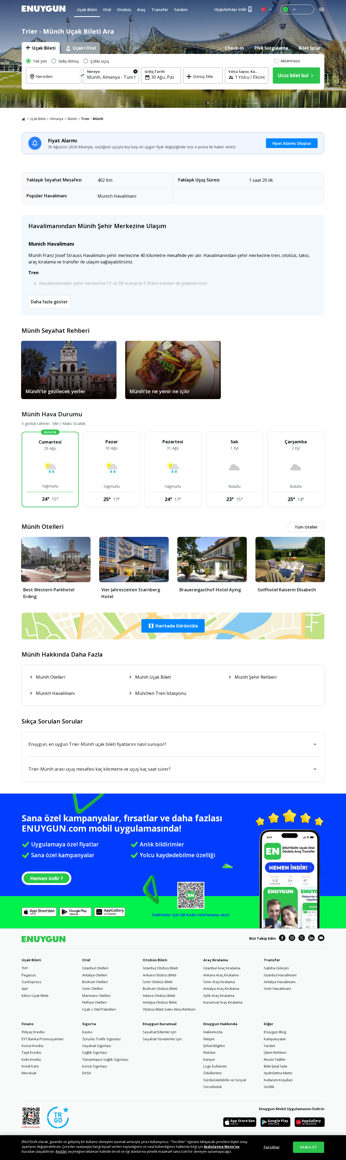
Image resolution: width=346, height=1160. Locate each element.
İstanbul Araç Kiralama (221, 968)
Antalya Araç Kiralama (221, 988)
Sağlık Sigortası (94, 1052)
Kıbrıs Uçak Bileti (35, 995)
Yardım (269, 1045)
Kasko (87, 1031)
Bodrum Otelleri (95, 981)
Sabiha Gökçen (276, 968)
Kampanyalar (275, 1039)
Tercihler (271, 1147)
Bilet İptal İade (275, 1066)
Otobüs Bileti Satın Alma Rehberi (169, 1009)
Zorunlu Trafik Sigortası (101, 1039)
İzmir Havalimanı (277, 988)
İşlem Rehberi (275, 1052)
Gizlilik (269, 1086)
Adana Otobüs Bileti (159, 995)
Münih (72, 119)
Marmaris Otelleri (96, 995)
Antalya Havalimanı (279, 981)
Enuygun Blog (275, 1031)
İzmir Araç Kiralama (219, 981)
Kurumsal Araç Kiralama (222, 1002)
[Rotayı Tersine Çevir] (82, 76)
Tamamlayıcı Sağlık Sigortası (105, 1059)
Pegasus (29, 975)
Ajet (25, 988)
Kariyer (209, 1059)
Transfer (272, 959)
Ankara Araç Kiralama (221, 975)
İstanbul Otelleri (95, 968)
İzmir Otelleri (92, 988)
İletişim (209, 1039)
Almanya (56, 119)
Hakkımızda (212, 1031)
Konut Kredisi (33, 1045)
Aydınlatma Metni (278, 1072)
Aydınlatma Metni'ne (221, 1146)
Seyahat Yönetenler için (162, 1039)
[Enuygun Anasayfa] (43, 9)
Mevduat (29, 1072)
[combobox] (57, 80)
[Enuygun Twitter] (301, 939)
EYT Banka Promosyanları (43, 1039)
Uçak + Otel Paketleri (99, 1009)
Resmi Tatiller (275, 1059)
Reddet (61, 1151)
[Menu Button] (297, 9)
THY (25, 968)
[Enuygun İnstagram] (292, 939)
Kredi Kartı (30, 1066)
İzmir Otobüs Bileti (157, 981)
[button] (173, 625)
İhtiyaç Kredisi (33, 1031)
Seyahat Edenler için (159, 1031)
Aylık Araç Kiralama (218, 995)
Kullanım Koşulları (278, 1079)
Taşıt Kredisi (31, 1052)
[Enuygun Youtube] (321, 939)
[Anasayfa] (23, 119)
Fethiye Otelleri (94, 1002)
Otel (86, 959)
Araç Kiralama (215, 959)
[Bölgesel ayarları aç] (267, 9)
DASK (86, 1072)
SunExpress (31, 981)
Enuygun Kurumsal (160, 1023)
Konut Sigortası (94, 1066)
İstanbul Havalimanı (280, 975)
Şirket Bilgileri (214, 1045)
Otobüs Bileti (155, 959)
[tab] (41, 48)
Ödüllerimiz (212, 1072)
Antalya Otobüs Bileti (160, 1002)
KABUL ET (308, 1147)
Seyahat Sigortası (96, 1045)
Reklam (209, 1052)
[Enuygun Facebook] (282, 939)
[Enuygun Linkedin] (311, 939)
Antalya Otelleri (94, 975)
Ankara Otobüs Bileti (159, 975)
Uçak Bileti (38, 119)
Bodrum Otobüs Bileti (160, 988)
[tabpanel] (173, 72)
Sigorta (89, 1023)
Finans (28, 1023)
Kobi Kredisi (31, 1059)
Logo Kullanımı (215, 1066)
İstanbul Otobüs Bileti (160, 968)
